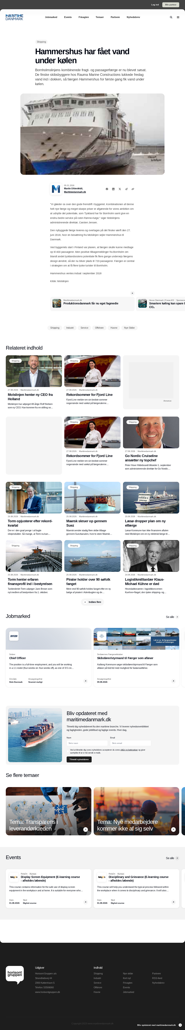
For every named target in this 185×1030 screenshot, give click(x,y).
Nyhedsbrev (158, 983)
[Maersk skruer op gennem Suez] (92, 509)
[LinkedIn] (113, 189)
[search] (171, 17)
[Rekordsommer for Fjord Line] (92, 380)
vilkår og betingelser (129, 750)
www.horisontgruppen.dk (47, 992)
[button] (132, 293)
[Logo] (14, 17)
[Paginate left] (8, 657)
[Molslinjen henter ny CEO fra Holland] (34, 382)
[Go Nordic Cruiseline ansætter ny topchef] (151, 444)
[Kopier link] (133, 189)
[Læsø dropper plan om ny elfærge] (151, 509)
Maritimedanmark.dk (75, 192)
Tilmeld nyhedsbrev (79, 759)
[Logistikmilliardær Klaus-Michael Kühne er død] (151, 567)
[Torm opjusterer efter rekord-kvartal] (34, 509)
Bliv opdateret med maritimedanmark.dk (156, 1025)
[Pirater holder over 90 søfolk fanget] (92, 567)
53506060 (49, 987)
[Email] (126, 189)
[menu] (178, 17)
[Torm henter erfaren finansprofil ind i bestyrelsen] (34, 567)
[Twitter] (120, 189)
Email (112, 737)
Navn (69, 737)
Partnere (156, 973)
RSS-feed (157, 978)
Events (126, 987)
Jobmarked (128, 992)
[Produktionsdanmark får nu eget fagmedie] (92, 304)
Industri (97, 978)
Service (97, 983)
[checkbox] (68, 751)
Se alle (170, 616)
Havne (97, 992)
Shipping (98, 973)
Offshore (98, 987)
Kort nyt (127, 978)
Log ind (155, 4)
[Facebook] (107, 189)
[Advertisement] (151, 380)
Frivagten (128, 983)
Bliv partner (170, 4)
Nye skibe (128, 973)
